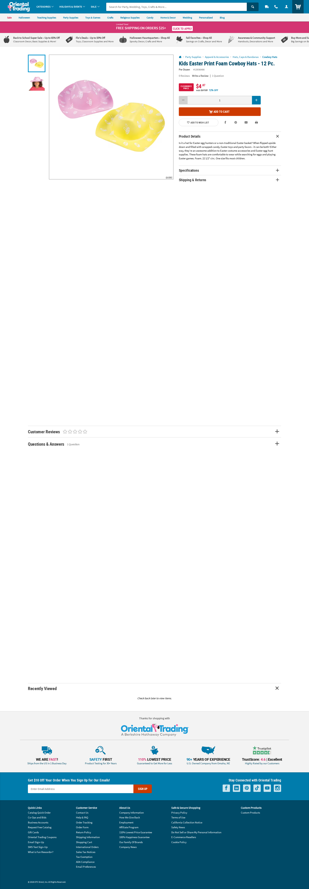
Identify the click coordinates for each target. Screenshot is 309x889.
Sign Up (142, 789)
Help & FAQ (82, 817)
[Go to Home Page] (180, 57)
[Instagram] (277, 788)
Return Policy (83, 832)
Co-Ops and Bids (37, 817)
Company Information (131, 812)
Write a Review (200, 75)
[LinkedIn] (236, 788)
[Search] (253, 7)
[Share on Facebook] (225, 122)
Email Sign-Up (36, 842)
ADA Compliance (85, 862)
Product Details (189, 136)
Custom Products (250, 812)
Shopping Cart (84, 842)
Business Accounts (38, 822)
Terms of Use (178, 817)
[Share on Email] (246, 122)
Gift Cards (33, 832)
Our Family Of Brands (131, 842)
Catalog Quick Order (39, 812)
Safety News (178, 827)
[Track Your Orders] (266, 6)
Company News (128, 847)
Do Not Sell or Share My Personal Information (196, 832)
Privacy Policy (179, 812)
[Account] (286, 6)
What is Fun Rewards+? (40, 852)
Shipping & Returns (192, 179)
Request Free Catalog (40, 827)
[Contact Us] (276, 6)
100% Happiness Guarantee (134, 837)
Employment (126, 822)
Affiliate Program (128, 827)
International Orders (87, 847)
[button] (111, 117)
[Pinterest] (247, 788)
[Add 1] (256, 100)
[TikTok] (257, 788)
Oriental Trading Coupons (42, 837)
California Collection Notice (186, 822)
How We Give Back (129, 817)
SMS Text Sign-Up (38, 847)
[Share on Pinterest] (235, 122)
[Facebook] (226, 788)
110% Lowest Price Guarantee (135, 832)
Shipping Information (88, 837)
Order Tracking (84, 822)
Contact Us (82, 812)
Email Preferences (86, 866)
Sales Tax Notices (85, 852)
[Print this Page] (256, 122)
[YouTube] (267, 788)
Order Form (82, 827)
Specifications (189, 170)
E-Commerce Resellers (183, 837)
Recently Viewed (42, 688)
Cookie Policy (179, 842)
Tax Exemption (84, 857)
